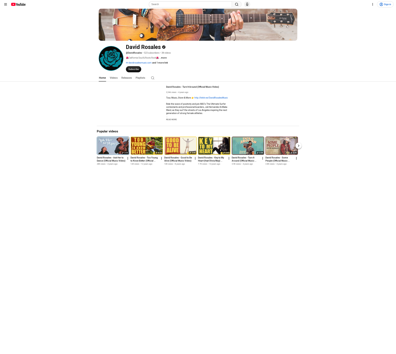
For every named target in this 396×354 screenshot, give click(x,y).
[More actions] (128, 158)
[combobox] (191, 4)
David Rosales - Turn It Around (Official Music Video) (192, 87)
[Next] (298, 146)
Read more (171, 119)
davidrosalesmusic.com (140, 62)
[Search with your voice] (247, 4)
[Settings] (372, 4)
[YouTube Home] (18, 4)
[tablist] (198, 78)
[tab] (102, 78)
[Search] (237, 4)
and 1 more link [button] (160, 62)
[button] (171, 119)
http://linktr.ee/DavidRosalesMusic (211, 97)
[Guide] (5, 4)
